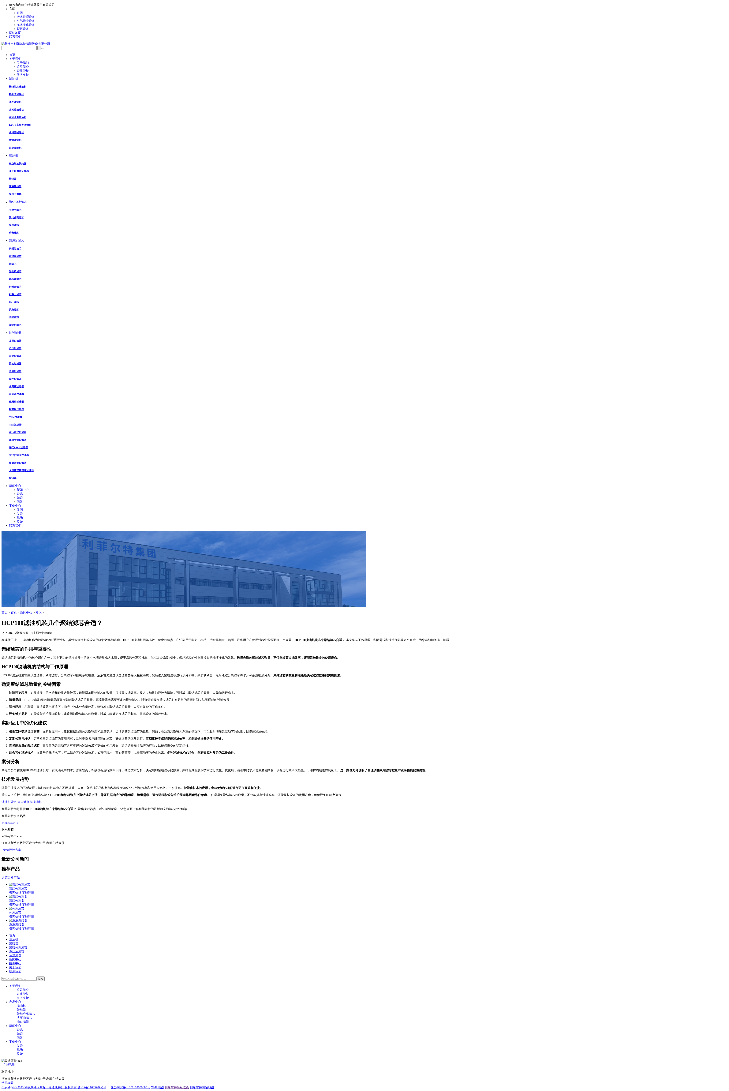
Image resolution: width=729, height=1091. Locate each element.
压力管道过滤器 (17, 439)
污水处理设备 (26, 16)
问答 (20, 501)
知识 (20, 497)
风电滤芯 (14, 309)
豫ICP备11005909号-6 (91, 1087)
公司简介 (23, 66)
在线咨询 (8, 1064)
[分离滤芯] (16, 908)
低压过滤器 (15, 348)
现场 (20, 517)
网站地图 (15, 32)
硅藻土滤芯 (15, 294)
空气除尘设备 (26, 20)
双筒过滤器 (15, 371)
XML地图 (157, 1087)
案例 (20, 509)
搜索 (40, 978)
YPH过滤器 (15, 424)
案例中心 (15, 1041)
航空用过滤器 (16, 409)
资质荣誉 (23, 70)
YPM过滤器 (15, 417)
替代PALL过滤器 (18, 447)
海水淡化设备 (26, 24)
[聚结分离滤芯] (19, 884)
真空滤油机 (15, 102)
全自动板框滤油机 (29, 802)
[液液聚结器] (18, 920)
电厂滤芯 (14, 302)
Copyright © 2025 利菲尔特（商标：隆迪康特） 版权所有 (39, 1087)
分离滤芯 (14, 232)
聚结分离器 (15, 194)
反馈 (20, 521)
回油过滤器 (15, 363)
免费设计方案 (11, 850)
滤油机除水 (9, 802)
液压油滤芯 (24, 1017)
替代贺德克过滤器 (19, 455)
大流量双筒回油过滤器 (21, 470)
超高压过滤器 (16, 386)
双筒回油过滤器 (17, 462)
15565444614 (10, 822)
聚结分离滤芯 (16, 217)
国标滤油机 (15, 147)
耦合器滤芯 (15, 279)
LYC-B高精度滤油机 (20, 124)
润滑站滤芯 (15, 248)
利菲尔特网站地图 (202, 1087)
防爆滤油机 (15, 140)
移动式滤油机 (16, 94)
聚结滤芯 (14, 225)
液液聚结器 (15, 186)
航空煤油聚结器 (17, 163)
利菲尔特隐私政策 (177, 1087)
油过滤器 (23, 1021)
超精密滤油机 (16, 132)
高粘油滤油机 (16, 109)
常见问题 (8, 1083)
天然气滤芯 (15, 209)
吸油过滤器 (15, 355)
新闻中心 (23, 489)
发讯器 (13, 478)
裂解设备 (23, 28)
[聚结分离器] (18, 896)
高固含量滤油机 (17, 117)
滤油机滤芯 (15, 325)
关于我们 (23, 62)
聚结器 (13, 178)
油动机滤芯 (15, 271)
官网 (20, 12)
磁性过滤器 (15, 378)
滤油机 (21, 1005)
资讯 (20, 493)
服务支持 (23, 74)
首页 (5, 612)
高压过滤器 (15, 340)
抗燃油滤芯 (15, 256)
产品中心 (15, 1001)
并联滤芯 (14, 317)
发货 (20, 513)
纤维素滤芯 (15, 286)
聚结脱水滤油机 (17, 86)
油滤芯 (13, 263)
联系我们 (15, 36)
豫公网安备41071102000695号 (130, 1087)
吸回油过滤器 (16, 394)
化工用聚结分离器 (19, 171)
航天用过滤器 (16, 401)
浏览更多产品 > (12, 877)
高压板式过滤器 (17, 432)
